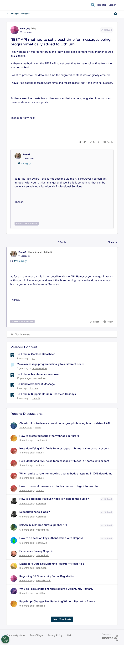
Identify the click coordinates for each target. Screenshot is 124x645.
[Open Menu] (115, 13)
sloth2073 (41, 542)
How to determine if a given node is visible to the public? (54, 498)
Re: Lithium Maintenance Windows (38, 374)
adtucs (40, 452)
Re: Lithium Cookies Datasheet (36, 354)
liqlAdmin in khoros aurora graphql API (43, 525)
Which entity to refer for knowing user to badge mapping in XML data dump (65, 473)
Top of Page (36, 635)
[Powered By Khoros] (110, 637)
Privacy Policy (55, 635)
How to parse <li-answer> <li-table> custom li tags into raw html (59, 486)
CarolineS (41, 503)
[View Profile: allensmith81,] (13, 553)
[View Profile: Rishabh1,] (13, 604)
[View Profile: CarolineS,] (13, 501)
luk (33, 358)
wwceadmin (39, 378)
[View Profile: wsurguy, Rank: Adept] (14, 30)
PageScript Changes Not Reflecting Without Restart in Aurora (57, 601)
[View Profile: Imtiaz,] (13, 425)
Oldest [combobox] (113, 242)
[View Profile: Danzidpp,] (13, 566)
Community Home (15, 635)
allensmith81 (42, 555)
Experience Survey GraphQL (36, 551)
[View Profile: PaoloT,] (18, 156)
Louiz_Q (36, 398)
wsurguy (25, 28)
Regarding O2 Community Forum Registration (47, 576)
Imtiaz (38, 427)
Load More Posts (62, 619)
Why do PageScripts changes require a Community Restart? (56, 588)
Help (69, 635)
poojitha (40, 593)
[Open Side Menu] (8, 4)
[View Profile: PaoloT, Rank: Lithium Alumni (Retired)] (13, 254)
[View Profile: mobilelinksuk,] (13, 578)
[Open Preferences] (5, 639)
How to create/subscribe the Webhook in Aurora (49, 435)
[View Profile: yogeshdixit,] (13, 527)
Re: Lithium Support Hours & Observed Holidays (46, 394)
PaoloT (26, 154)
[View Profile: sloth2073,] (13, 540)
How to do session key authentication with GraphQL (51, 538)
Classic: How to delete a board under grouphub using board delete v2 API (64, 423)
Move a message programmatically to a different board (50, 364)
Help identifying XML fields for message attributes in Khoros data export (64, 448)
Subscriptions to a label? (34, 511)
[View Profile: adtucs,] (13, 451)
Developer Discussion (20, 13)
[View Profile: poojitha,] (13, 591)
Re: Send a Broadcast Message (36, 384)
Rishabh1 (41, 605)
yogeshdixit (42, 529)
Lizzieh (34, 388)
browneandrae (39, 368)
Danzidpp (41, 567)
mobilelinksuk (43, 580)
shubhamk (41, 440)
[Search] (93, 5)
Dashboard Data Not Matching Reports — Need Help (51, 563)
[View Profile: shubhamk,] (13, 438)
